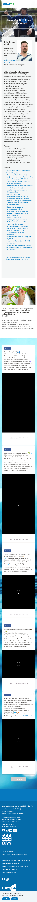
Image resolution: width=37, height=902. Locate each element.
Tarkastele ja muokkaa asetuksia (12, 895)
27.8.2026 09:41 (23, 438)
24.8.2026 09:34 (23, 683)
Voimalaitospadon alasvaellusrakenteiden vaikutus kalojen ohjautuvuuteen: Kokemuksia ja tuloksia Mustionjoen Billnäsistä (19, 176)
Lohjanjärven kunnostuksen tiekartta (18, 170)
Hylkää (14, 899)
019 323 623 (5, 813)
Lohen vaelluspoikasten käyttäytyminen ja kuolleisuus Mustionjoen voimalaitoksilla (16, 220)
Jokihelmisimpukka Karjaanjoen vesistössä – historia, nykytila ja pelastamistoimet (17, 213)
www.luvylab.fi (6, 857)
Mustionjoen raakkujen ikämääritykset (19, 186)
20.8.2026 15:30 (23, 767)
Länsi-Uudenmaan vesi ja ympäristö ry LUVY (21, 436)
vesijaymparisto (13, 438)
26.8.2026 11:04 (23, 614)
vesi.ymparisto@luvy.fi (8, 811)
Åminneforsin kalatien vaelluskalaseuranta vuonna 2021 (17, 195)
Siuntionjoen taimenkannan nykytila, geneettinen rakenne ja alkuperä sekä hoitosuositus (19, 247)
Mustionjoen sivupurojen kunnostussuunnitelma (14, 208)
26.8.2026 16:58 (23, 539)
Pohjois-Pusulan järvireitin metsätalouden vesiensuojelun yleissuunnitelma (16, 190)
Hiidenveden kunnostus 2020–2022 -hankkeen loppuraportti (18, 182)
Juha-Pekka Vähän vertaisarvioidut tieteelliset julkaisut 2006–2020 (18, 259)
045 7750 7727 (9, 62)
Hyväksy (6, 899)
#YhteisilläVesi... (27, 716)
